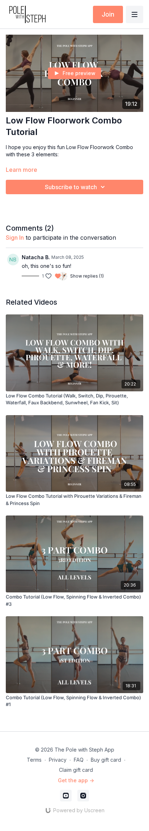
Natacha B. (36, 257)
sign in (15, 237)
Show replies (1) (87, 276)
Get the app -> (76, 780)
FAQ (79, 760)
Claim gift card (76, 770)
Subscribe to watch (71, 187)
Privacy (58, 760)
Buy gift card (106, 760)
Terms (34, 760)
